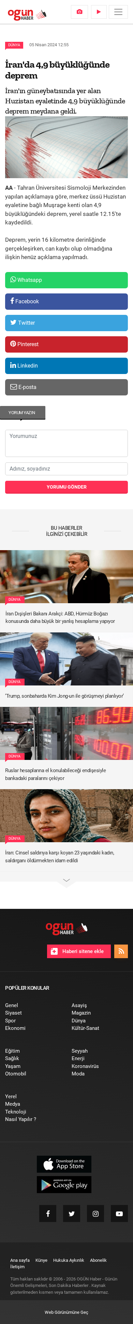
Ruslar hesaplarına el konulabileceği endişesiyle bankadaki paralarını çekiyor (55, 774)
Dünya (14, 45)
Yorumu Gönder (67, 487)
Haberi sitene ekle (82, 951)
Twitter (26, 323)
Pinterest (27, 344)
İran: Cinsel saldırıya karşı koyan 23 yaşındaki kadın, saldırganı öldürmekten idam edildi (59, 857)
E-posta (26, 387)
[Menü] (118, 12)
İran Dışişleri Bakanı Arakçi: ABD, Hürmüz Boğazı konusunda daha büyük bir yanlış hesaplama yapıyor (60, 618)
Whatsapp (29, 280)
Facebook (26, 301)
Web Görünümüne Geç (66, 1312)
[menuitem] (79, 12)
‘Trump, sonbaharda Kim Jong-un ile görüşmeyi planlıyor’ (64, 696)
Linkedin (27, 365)
